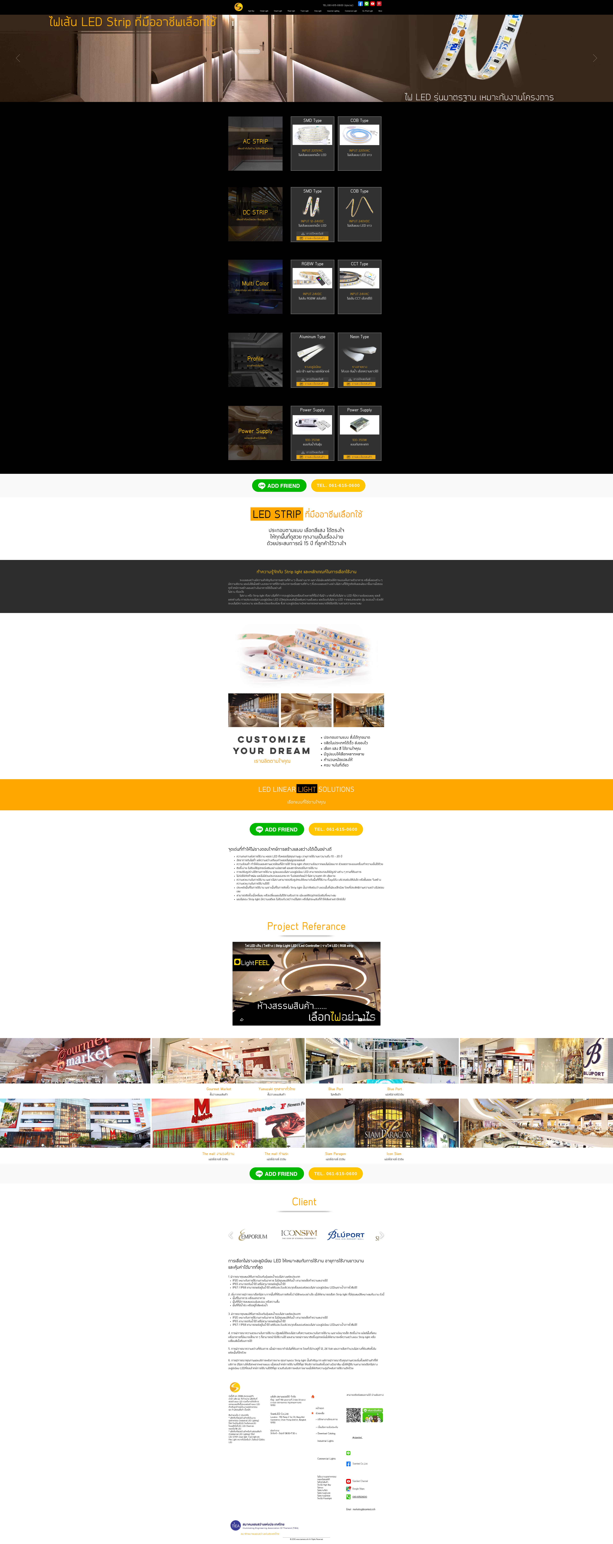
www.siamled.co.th (302, 1539)
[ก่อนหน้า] (18, 58)
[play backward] (230, 1235)
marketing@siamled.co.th (364, 1509)
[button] (253, 1235)
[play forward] (381, 1235)
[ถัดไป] (595, 58)
